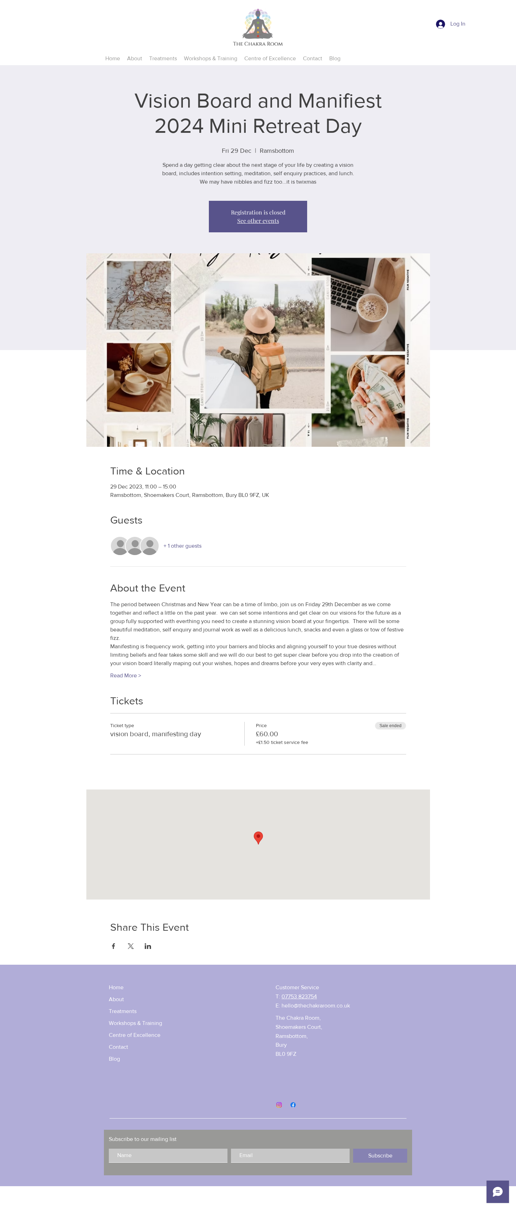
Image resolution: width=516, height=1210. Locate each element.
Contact (118, 1047)
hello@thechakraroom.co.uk (316, 1006)
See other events (258, 220)
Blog (114, 1059)
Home (116, 987)
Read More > (125, 675)
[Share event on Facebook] (113, 946)
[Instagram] (279, 1104)
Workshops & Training (135, 1023)
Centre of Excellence (134, 1035)
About (116, 999)
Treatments (123, 1011)
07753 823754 (299, 996)
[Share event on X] (130, 946)
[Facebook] (293, 1104)
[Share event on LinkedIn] (148, 946)
